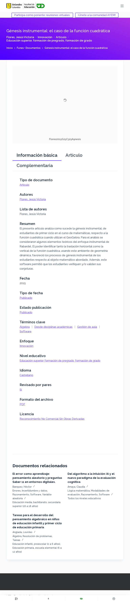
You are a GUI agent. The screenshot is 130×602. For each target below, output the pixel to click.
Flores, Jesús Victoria (20, 37)
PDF (22, 404)
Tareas (16, 540)
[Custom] (16, 598)
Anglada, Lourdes (22, 532)
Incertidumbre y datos (34, 490)
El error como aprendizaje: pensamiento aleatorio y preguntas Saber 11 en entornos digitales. (37, 478)
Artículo (61, 37)
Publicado (26, 297)
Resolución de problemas (37, 536)
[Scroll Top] (114, 598)
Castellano (26, 375)
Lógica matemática (79, 490)
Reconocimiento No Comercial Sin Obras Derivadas (52, 418)
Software (25, 331)
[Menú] (122, 5)
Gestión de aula (87, 327)
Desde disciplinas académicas (53, 327)
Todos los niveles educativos (84, 498)
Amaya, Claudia (76, 486)
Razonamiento (21, 494)
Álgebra (25, 327)
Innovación (45, 37)
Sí (21, 389)
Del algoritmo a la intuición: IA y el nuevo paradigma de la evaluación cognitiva (92, 478)
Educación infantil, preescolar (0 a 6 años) (36, 544)
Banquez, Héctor (22, 486)
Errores (17, 490)
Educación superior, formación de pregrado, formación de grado (49, 40)
